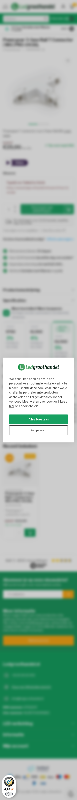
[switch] (9, 794)
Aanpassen (38, 430)
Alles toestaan (39, 419)
